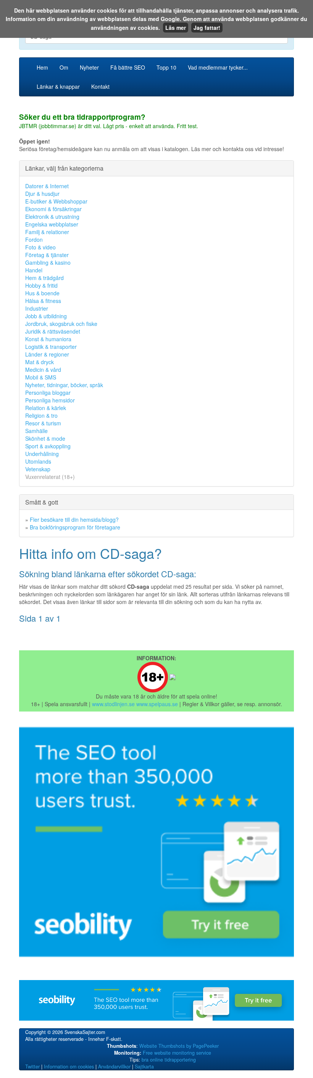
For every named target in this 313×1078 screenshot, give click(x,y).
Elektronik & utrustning (52, 216)
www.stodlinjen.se (113, 704)
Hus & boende (42, 293)
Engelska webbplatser (51, 224)
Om (64, 67)
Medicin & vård (43, 369)
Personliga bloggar (48, 392)
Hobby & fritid (41, 285)
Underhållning (42, 454)
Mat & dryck (39, 362)
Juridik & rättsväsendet (52, 331)
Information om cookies (69, 1066)
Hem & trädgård (44, 278)
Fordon (34, 239)
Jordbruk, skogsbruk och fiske (61, 323)
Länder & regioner (47, 354)
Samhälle (36, 431)
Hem (42, 67)
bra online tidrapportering (169, 1059)
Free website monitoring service (177, 1052)
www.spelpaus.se (157, 704)
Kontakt (100, 86)
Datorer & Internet (47, 186)
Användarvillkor (114, 1066)
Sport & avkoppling (48, 446)
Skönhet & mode (45, 438)
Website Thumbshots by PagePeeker (179, 1045)
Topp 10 (166, 67)
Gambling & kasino (48, 262)
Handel (33, 270)
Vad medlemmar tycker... (218, 67)
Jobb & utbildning (46, 316)
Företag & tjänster (47, 255)
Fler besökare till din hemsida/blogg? (74, 519)
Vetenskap (37, 469)
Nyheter (89, 67)
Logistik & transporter (51, 346)
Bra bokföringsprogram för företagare (75, 527)
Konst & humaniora (48, 339)
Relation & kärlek (45, 408)
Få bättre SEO (127, 67)
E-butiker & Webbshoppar (56, 201)
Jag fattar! (207, 27)
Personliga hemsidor (50, 400)
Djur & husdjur (42, 193)
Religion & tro (41, 415)
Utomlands (38, 461)
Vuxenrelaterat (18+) (50, 476)
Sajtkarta (144, 1066)
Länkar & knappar (58, 86)
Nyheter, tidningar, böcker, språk (64, 385)
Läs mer (175, 27)
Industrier (36, 308)
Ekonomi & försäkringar (53, 209)
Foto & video (40, 247)
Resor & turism (43, 423)
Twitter (32, 1066)
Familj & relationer (47, 232)
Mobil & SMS (40, 377)
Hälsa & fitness (43, 301)
